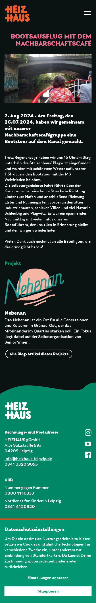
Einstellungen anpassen (48, 578)
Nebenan (15, 313)
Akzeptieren (48, 591)
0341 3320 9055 (21, 464)
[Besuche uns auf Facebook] (88, 455)
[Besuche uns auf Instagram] (88, 432)
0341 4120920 (19, 507)
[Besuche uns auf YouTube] (88, 443)
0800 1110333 (19, 493)
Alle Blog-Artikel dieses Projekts (38, 354)
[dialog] (48, 561)
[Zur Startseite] (48, 410)
